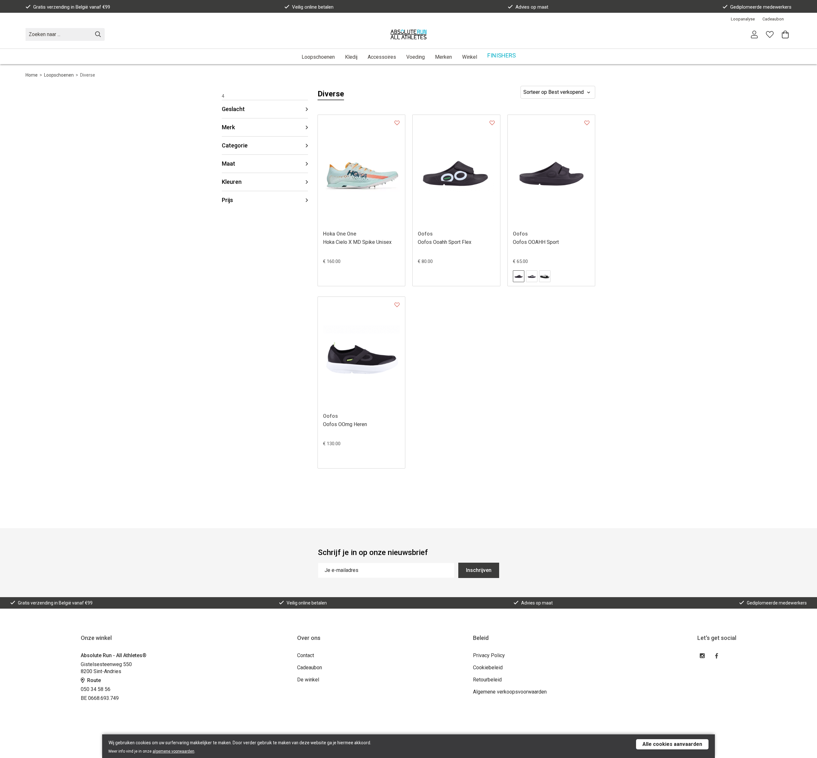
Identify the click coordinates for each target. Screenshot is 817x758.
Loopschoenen (318, 57)
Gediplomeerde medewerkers (760, 7)
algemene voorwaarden (173, 751)
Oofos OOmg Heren (345, 424)
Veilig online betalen (313, 7)
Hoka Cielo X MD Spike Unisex (357, 242)
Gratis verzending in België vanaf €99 (71, 7)
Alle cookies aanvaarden (672, 744)
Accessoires (382, 57)
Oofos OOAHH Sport (536, 242)
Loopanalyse (743, 19)
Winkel (469, 57)
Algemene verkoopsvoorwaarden (510, 692)
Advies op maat (531, 7)
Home (32, 75)
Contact (305, 655)
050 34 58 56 (95, 689)
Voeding (415, 57)
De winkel (308, 680)
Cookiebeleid (488, 667)
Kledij (351, 57)
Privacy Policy (489, 655)
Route (93, 680)
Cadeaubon (773, 19)
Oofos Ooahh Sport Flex (444, 242)
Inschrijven (478, 570)
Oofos (425, 234)
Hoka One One (339, 234)
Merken (443, 57)
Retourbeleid (487, 680)
